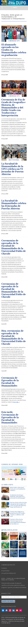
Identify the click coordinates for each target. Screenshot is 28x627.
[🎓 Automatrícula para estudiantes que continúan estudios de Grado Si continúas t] (14, 545)
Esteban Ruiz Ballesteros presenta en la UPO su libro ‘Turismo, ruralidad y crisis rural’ (17, 514)
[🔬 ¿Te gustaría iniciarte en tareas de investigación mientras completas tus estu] (14, 553)
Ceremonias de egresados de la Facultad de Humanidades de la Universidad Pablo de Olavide (13, 247)
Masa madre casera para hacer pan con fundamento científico (17, 489)
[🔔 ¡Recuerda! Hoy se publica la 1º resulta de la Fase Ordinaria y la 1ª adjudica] (23, 545)
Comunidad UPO (14, 41)
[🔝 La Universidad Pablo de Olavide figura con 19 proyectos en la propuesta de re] (5, 553)
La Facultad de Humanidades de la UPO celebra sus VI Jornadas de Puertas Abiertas (12, 169)
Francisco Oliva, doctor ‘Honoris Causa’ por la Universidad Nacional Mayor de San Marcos (18, 522)
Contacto (4, 568)
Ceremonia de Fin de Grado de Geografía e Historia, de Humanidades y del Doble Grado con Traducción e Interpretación (13, 107)
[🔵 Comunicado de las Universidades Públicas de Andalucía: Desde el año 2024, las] (23, 553)
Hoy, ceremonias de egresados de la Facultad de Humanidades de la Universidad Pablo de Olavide (13, 337)
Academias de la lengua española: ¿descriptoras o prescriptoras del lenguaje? (17, 496)
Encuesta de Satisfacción (8, 573)
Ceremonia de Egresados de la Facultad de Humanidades (10, 382)
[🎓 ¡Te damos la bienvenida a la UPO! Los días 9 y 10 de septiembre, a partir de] (5, 545)
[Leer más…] (16, 402)
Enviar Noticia (5, 571)
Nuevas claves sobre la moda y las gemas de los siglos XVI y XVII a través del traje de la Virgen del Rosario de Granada (14, 505)
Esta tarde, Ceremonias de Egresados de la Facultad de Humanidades (10, 417)
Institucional (14, 160)
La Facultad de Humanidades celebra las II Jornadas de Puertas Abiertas (13, 204)
